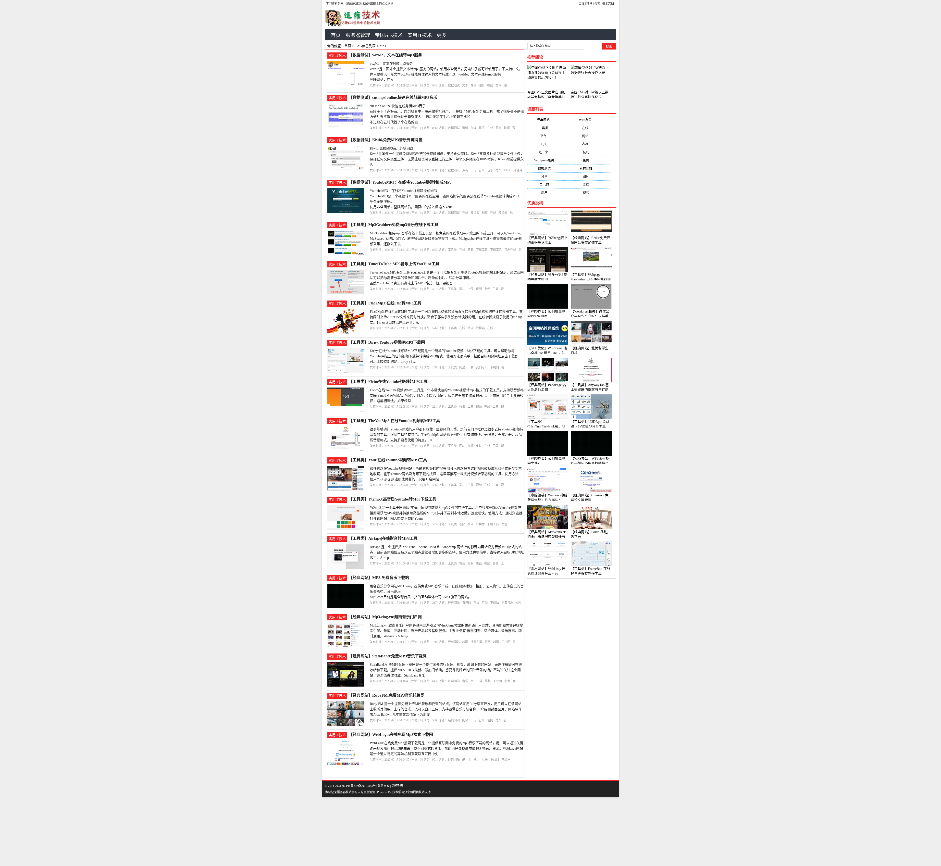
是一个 (466, 759)
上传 (473, 170)
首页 (336, 35)
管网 (490, 720)
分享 (548, 176)
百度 (581, 3)
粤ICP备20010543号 (363, 786)
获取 (470, 249)
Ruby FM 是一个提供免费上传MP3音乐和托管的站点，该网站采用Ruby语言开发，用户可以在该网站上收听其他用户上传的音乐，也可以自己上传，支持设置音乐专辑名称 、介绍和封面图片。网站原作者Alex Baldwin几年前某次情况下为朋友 (446, 709)
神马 (589, 3)
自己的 (466, 602)
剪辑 (465, 128)
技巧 (590, 152)
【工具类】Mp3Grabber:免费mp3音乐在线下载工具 (393, 225)
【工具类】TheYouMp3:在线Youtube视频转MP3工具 (394, 421)
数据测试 (454, 85)
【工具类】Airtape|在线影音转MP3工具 (383, 538)
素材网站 (590, 168)
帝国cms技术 (389, 35)
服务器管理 (358, 35)
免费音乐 (507, 602)
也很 (479, 563)
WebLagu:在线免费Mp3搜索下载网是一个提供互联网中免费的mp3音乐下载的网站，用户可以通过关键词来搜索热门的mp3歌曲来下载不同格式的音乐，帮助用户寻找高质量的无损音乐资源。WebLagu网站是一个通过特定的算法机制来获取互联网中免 (446, 748)
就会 (462, 563)
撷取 (470, 563)
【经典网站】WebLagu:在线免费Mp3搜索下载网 (391, 734)
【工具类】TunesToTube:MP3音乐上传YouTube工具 (394, 264)
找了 (482, 128)
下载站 (494, 602)
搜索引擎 (476, 642)
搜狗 (597, 3)
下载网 (494, 367)
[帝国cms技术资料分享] (355, 18)
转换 (462, 406)
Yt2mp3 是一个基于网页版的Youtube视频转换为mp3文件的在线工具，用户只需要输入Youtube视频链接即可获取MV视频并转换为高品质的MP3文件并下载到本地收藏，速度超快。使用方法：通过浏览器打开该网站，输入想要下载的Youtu (446, 513)
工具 (495, 289)
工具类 (452, 249)
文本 (465, 85)
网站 (462, 446)
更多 (441, 35)
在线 (473, 85)
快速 (507, 128)
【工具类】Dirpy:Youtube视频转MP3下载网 (387, 342)
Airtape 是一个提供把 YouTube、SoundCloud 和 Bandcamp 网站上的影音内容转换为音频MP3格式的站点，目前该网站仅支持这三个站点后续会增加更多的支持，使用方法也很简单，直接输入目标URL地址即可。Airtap (447, 552)
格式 (470, 328)
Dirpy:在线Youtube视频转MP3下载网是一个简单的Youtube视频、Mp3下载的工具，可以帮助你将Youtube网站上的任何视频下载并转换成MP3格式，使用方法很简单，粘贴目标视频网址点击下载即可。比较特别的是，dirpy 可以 (444, 356)
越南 (465, 642)
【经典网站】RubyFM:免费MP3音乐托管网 (386, 695)
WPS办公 (590, 120)
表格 (590, 144)
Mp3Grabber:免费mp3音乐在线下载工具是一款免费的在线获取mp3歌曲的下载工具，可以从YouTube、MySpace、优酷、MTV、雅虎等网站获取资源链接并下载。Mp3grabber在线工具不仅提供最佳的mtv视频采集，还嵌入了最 (446, 238)
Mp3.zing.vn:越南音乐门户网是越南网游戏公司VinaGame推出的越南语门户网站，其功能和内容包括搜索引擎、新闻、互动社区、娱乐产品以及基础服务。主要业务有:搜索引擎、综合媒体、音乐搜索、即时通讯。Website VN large (446, 631)
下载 (470, 367)
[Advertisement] (147, 831)
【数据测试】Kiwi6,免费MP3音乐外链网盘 (385, 140)
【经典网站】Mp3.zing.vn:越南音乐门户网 (385, 617)
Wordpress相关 (548, 160)
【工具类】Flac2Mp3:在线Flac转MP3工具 (385, 303)
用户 (548, 192)
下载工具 (482, 249)
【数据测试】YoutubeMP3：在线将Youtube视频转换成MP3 (400, 182)
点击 (465, 170)
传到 (479, 289)
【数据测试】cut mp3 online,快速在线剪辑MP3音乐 (393, 97)
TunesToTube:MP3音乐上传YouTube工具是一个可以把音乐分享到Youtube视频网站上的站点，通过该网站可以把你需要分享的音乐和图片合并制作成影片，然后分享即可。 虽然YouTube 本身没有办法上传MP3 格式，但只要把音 (447, 278)
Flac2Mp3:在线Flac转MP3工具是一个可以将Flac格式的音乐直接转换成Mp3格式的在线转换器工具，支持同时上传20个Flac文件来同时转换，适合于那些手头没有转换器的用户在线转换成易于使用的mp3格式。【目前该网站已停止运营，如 (446, 317)
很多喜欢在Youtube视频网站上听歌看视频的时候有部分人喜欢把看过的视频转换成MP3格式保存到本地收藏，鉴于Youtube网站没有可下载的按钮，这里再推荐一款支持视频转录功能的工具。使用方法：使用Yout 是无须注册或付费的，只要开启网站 (446, 474)
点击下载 (476, 681)
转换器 (480, 328)
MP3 (518, 602)
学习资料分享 (335, 3)
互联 (485, 759)
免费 (498, 170)
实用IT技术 (420, 35)
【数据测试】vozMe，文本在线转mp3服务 (385, 55)
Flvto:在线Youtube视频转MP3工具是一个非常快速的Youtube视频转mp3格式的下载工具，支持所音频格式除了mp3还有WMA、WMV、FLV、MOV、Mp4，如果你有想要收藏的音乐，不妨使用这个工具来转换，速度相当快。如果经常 (447, 395)
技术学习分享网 (402, 792)
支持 (479, 446)
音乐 (482, 170)
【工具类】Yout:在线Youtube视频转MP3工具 (388, 460)
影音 (495, 563)
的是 (462, 367)
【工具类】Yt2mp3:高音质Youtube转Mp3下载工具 (392, 499)
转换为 (480, 524)
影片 (462, 289)
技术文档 (608, 3)
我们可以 (482, 367)
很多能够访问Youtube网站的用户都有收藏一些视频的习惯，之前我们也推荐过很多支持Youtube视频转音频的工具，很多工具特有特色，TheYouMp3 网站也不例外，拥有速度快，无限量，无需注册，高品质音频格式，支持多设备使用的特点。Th (446, 434)
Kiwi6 (507, 170)
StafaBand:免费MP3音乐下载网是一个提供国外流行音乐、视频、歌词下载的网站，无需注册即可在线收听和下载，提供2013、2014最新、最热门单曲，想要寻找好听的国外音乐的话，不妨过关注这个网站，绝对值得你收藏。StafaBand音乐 (446, 670)
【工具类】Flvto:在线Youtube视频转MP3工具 (388, 381)
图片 (590, 176)
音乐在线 (510, 249)
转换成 (474, 212)
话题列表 (397, 786)
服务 (482, 85)
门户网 (505, 642)
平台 (548, 136)
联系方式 (383, 786)
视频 (485, 212)
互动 (485, 602)
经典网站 (454, 602)
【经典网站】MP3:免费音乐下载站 (379, 578)
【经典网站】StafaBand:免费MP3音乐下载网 (388, 656)
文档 (590, 184)
